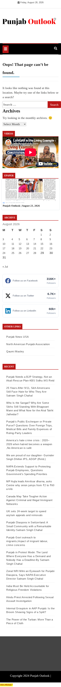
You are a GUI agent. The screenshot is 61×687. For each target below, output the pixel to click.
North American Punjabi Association (28, 344)
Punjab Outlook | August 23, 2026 (21, 205)
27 (27, 253)
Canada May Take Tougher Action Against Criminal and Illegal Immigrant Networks (29, 500)
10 (4, 243)
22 (41, 248)
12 (20, 243)
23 (50, 248)
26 (20, 253)
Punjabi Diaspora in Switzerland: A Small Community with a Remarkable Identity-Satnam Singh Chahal (28, 526)
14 (34, 243)
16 (50, 243)
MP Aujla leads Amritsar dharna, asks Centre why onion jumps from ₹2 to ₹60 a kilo (30, 485)
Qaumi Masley (15, 351)
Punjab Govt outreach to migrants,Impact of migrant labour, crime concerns (27, 541)
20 (27, 248)
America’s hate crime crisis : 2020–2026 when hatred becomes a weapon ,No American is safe (29, 444)
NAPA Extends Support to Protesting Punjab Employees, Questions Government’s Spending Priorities (28, 470)
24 (4, 253)
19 (20, 248)
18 (13, 248)
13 (27, 243)
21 (34, 248)
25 (13, 253)
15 (41, 243)
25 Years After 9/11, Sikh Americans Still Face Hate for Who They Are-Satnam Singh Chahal (28, 391)
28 (34, 253)
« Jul (5, 266)
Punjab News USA (17, 336)
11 (13, 243)
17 (4, 248)
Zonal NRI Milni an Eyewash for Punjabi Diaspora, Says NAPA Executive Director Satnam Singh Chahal (30, 575)
